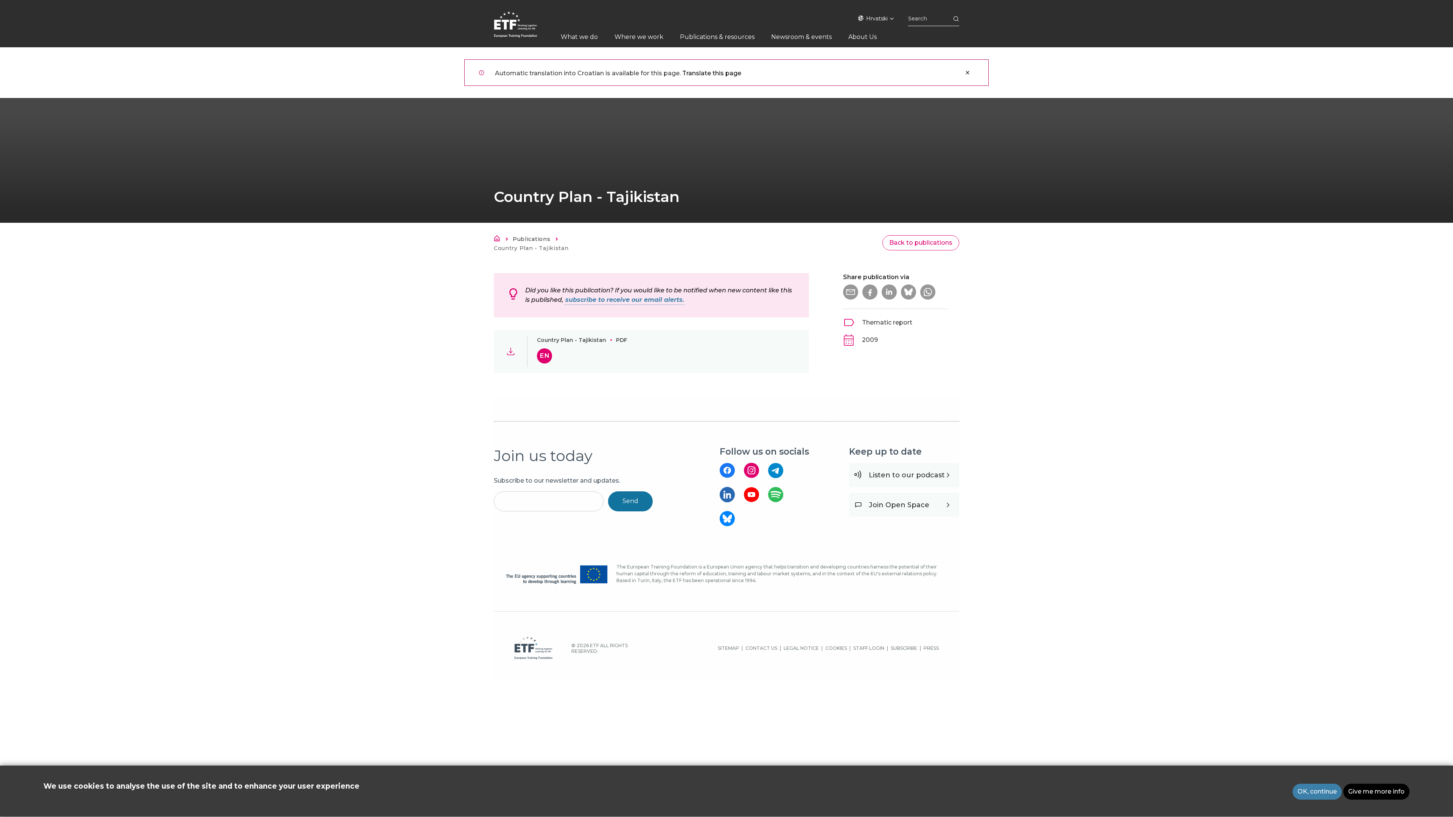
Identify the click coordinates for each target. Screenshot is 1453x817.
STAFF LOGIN (868, 648)
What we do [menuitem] (579, 36)
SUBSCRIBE (904, 648)
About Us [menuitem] (862, 36)
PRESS (931, 648)
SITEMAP (728, 648)
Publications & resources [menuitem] (717, 36)
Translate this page (711, 73)
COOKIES (836, 648)
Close (967, 72)
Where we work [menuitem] (638, 36)
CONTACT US (761, 648)
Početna (499, 239)
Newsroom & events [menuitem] (801, 36)
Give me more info (1376, 791)
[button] (850, 292)
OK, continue (1317, 791)
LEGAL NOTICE (801, 648)
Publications (531, 239)
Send (630, 501)
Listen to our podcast (907, 475)
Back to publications (920, 242)
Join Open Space (899, 505)
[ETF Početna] (523, 29)
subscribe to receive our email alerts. (624, 299)
